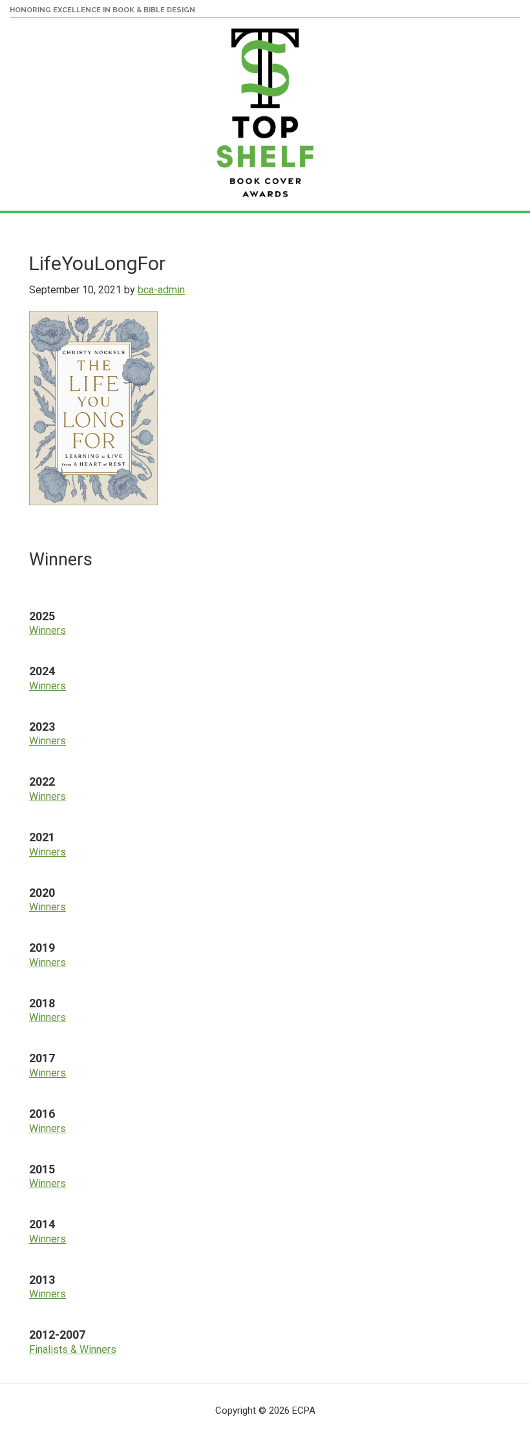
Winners (47, 630)
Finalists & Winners (72, 1349)
